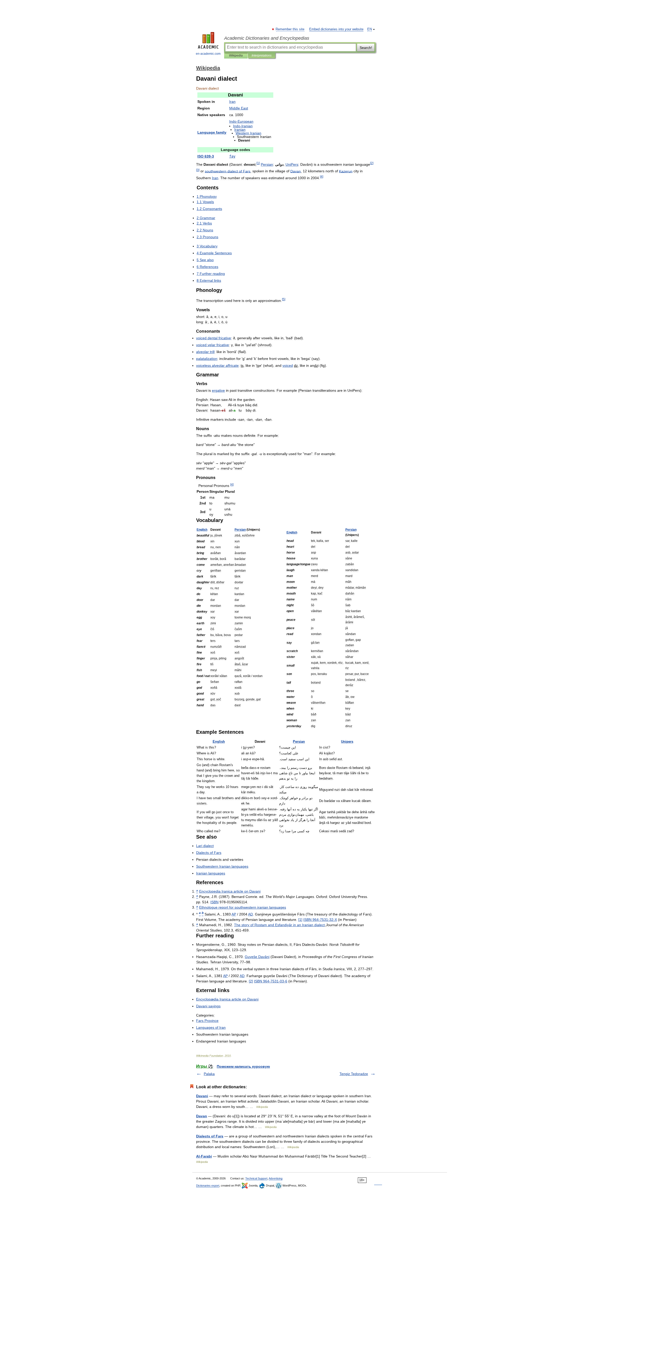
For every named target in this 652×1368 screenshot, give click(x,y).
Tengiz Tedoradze (353, 1074)
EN (369, 29)
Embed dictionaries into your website (336, 29)
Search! (366, 48)
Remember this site (290, 29)
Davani (202, 1096)
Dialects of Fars (209, 1136)
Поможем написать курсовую (243, 1066)
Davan (201, 1116)
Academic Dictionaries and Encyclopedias (266, 38)
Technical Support (256, 1178)
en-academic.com (208, 53)
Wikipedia (236, 55)
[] (300, 920)
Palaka (209, 1074)
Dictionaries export (207, 1185)
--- (320, 920)
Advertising (275, 1178)
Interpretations (261, 55)
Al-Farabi (204, 1156)
